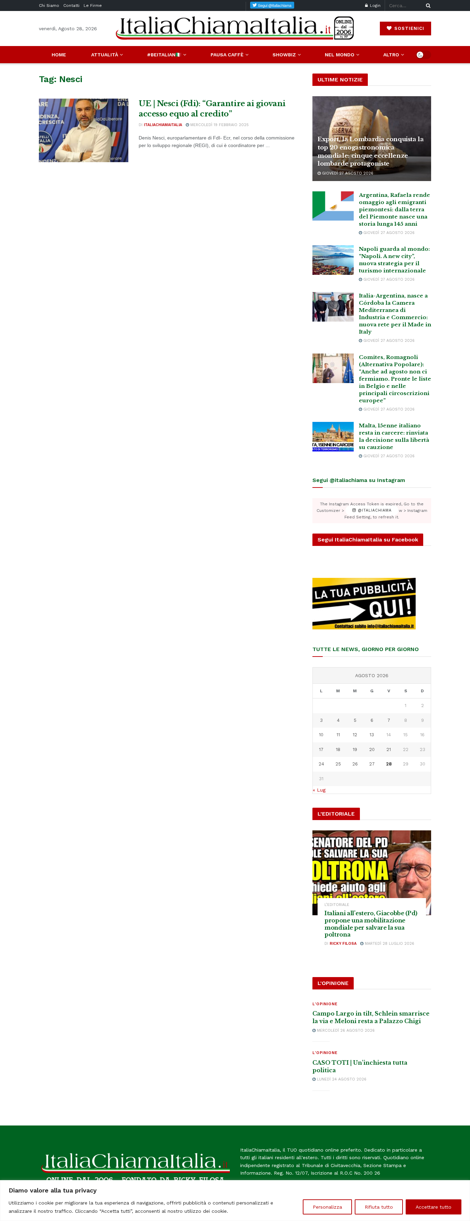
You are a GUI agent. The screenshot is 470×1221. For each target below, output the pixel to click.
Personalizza (327, 1207)
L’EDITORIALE (336, 905)
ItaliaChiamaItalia (163, 125)
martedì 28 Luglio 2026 (388, 943)
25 (338, 763)
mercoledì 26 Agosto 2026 (345, 1030)
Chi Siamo (49, 5)
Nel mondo (339, 54)
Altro (391, 54)
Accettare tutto (433, 1207)
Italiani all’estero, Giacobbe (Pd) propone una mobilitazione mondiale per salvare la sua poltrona (370, 924)
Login (374, 5)
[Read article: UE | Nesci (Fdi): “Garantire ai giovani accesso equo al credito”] (83, 131)
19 (355, 749)
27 (372, 763)
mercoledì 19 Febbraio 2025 (219, 125)
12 (355, 734)
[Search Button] (427, 5)
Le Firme (93, 5)
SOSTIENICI (408, 28)
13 (372, 734)
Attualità (104, 54)
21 (388, 749)
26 (355, 763)
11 (338, 734)
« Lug (319, 790)
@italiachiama (374, 510)
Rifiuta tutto (379, 1207)
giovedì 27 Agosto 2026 (347, 173)
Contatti (71, 5)
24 (321, 763)
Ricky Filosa (343, 943)
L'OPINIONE (325, 1004)
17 (321, 749)
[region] (235, 1200)
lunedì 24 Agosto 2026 (341, 1079)
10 (321, 734)
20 (372, 749)
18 (338, 749)
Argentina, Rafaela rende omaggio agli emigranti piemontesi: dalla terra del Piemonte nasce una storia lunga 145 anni (394, 209)
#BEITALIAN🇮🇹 (164, 54)
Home (59, 54)
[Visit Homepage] (235, 28)
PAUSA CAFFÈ (227, 54)
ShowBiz (284, 54)
